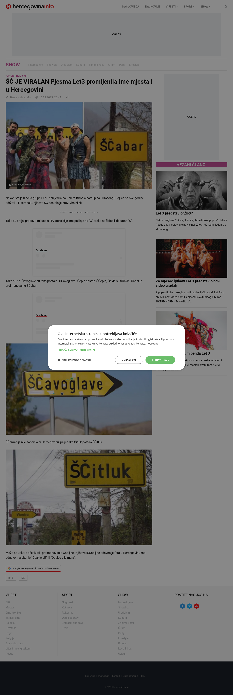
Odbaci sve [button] (129, 359)
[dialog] (116, 347)
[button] (116, 349)
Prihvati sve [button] (160, 359)
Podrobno (152, 343)
